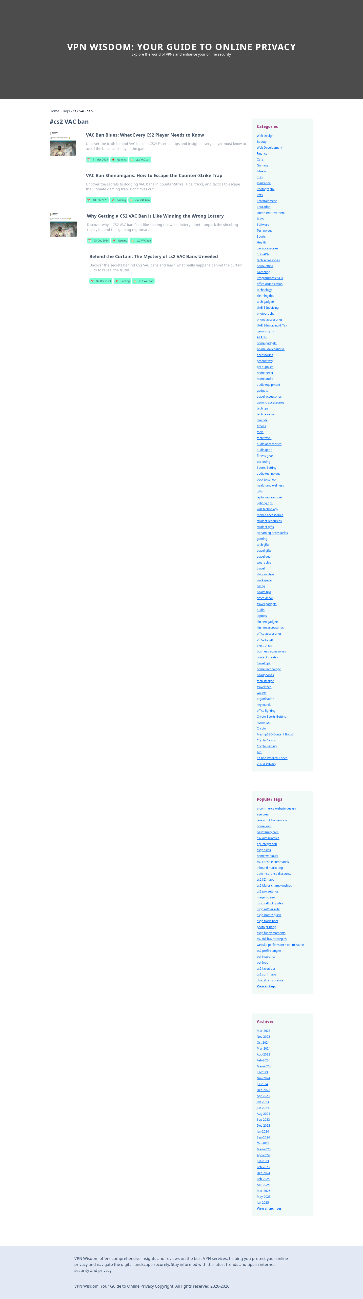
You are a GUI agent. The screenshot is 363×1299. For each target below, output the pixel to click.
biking (261, 586)
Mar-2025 (263, 1191)
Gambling (263, 272)
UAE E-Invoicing (268, 307)
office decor (265, 598)
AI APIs (262, 337)
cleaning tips (265, 296)
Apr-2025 (263, 1185)
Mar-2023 (263, 1031)
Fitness (261, 171)
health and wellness (270, 485)
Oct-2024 (263, 1042)
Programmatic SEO (270, 278)
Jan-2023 (263, 1102)
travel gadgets (267, 604)
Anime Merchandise (270, 349)
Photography (265, 189)
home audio (265, 379)
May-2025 (264, 1197)
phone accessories (269, 319)
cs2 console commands (273, 862)
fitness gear (265, 456)
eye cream (264, 814)
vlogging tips (265, 574)
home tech (264, 722)
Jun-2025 (263, 1202)
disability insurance (270, 980)
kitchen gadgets (268, 622)
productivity (265, 361)
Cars (260, 159)
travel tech (264, 687)
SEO (259, 177)
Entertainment (267, 201)
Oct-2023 (263, 1143)
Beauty (261, 142)
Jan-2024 (263, 1131)
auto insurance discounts (274, 874)
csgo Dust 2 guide (269, 915)
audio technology (268, 473)
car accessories (267, 248)
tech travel (264, 438)
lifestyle (262, 420)
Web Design (265, 136)
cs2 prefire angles (269, 951)
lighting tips (265, 503)
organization (265, 699)
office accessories (269, 633)
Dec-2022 (263, 1090)
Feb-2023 (263, 1167)
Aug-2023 (263, 1054)
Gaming (119, 159)
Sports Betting (266, 468)
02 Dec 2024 (101, 281)
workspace (264, 580)
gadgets (262, 390)
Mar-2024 (263, 1048)
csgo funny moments (271, 933)
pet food (262, 962)
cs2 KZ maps (265, 879)
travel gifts (264, 550)
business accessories (271, 651)
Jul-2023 (262, 1072)
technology (264, 290)
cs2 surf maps (266, 974)
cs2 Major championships (274, 885)
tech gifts (263, 545)
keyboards (264, 705)
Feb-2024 (263, 1060)
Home (54, 111)
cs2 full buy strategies (272, 939)
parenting (263, 462)
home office (265, 266)
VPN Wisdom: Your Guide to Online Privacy (181, 47)
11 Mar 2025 (97, 159)
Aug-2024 (263, 1114)
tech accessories (268, 260)
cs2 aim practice (268, 838)
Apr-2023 (263, 1096)
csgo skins (264, 850)
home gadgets (267, 343)
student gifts (265, 527)
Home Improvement (271, 213)
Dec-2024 (263, 1173)
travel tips (263, 663)
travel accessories (269, 396)
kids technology (267, 509)
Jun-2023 (263, 1161)
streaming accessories (272, 533)
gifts (260, 491)
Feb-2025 (263, 1179)
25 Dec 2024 (98, 240)
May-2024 (264, 1066)
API (259, 752)
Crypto (261, 728)
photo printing (266, 927)
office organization (269, 284)
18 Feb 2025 (97, 200)
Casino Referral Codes (272, 758)
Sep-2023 (263, 1119)
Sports (261, 236)
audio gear (264, 450)
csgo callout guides (270, 903)
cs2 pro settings (268, 891)
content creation (268, 657)
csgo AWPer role (268, 909)
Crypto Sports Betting (271, 716)
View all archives (269, 1208)
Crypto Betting (267, 746)
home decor (265, 373)
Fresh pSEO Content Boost (275, 734)
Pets (260, 195)
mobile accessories (270, 515)
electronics (264, 645)
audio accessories (269, 444)
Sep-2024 (263, 1137)
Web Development (269, 147)
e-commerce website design (276, 808)
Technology (264, 230)
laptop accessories (269, 497)
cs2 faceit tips (266, 968)
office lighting (266, 711)
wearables (264, 562)
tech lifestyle (265, 681)
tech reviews (265, 414)
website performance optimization (280, 945)
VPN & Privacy (266, 764)
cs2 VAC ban (140, 159)
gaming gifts (265, 331)
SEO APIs (263, 254)
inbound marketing (270, 868)
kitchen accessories (270, 628)
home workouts (267, 856)
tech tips (262, 408)
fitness (261, 426)
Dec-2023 (263, 1125)
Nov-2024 (263, 1078)
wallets (261, 693)
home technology (269, 669)
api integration (267, 844)
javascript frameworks (272, 820)
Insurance (264, 183)
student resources (269, 521)
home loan (264, 826)
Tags (66, 111)
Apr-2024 (263, 1155)
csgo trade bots (267, 921)
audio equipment (268, 385)
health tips (264, 592)
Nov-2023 (263, 1037)
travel (261, 568)
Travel (261, 219)
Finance (262, 153)
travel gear (264, 556)
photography (265, 313)
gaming (262, 539)
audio (260, 610)
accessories (265, 355)
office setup (265, 639)
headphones (265, 675)
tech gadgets (266, 302)
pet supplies (265, 367)
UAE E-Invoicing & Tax (272, 325)
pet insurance (266, 956)
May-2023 (264, 1149)
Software (263, 225)
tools (260, 432)
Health (261, 242)
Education (263, 207)
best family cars (268, 832)
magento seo (266, 897)
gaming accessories (270, 402)
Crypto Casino (266, 740)
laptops (262, 616)
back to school (266, 479)
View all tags (266, 986)
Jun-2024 (263, 1108)
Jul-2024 (262, 1084)
